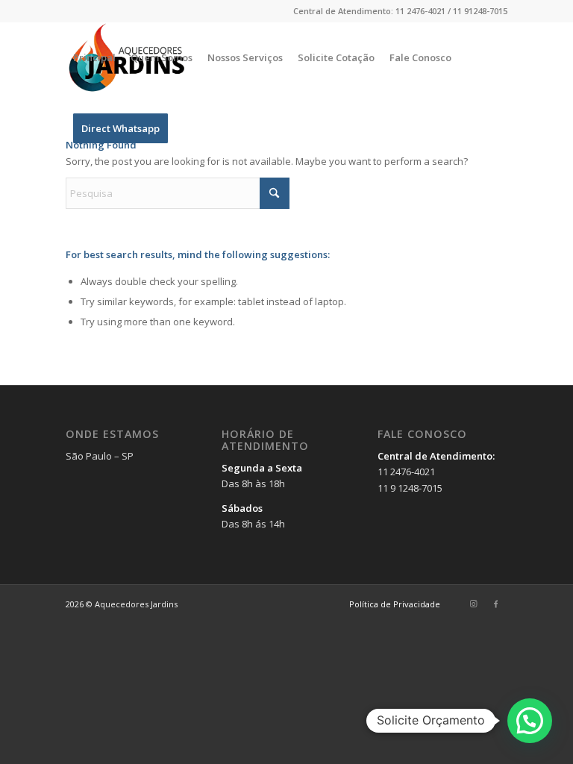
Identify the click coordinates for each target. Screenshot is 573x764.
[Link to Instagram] (474, 603)
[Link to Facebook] (496, 603)
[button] (529, 720)
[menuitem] (94, 57)
